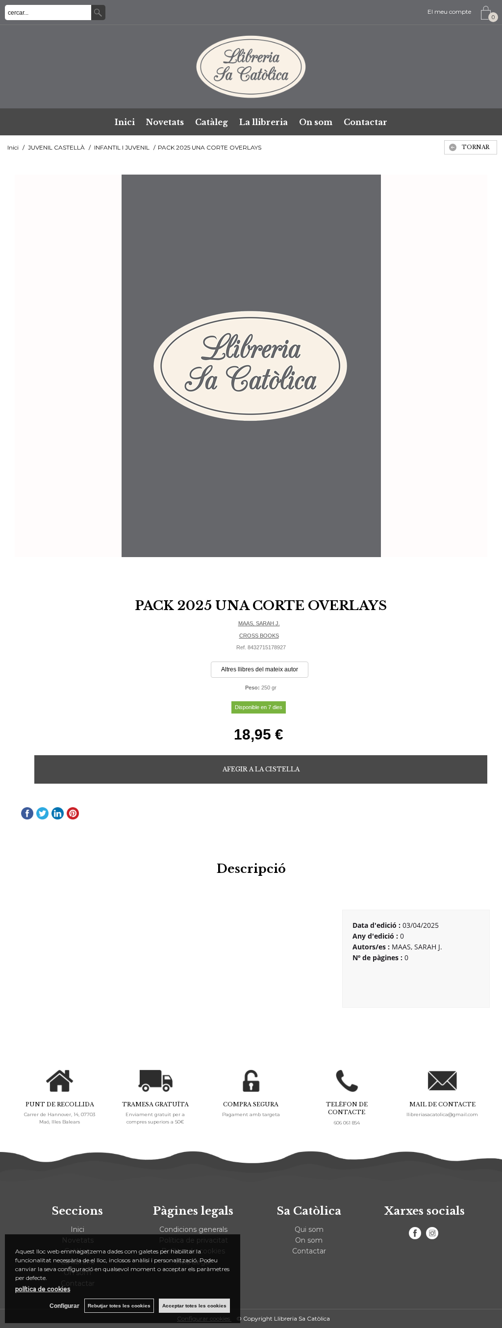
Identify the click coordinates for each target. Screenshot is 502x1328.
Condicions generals (193, 1229)
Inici (125, 122)
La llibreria (263, 122)
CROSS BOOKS (259, 635)
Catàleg (211, 122)
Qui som (309, 1229)
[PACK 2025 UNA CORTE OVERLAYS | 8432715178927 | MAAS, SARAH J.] (251, 366)
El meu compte (449, 11)
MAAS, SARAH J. (259, 623)
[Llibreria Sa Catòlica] (251, 66)
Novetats (165, 122)
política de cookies (42, 1289)
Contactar (365, 122)
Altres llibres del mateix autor (259, 669)
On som (315, 122)
